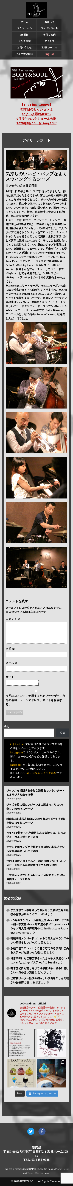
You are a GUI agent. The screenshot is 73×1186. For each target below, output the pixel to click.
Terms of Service (35, 1173)
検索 (6, 726)
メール (12, 662)
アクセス (49, 41)
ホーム (24, 22)
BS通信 (24, 34)
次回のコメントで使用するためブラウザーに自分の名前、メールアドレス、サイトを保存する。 (35, 700)
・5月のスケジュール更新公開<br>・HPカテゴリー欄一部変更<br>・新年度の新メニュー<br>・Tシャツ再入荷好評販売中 (39, 924)
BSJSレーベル (49, 47)
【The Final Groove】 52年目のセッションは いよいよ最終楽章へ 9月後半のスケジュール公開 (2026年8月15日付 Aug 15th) (36, 114)
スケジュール (24, 28)
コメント (13, 618)
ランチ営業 (24, 41)
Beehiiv (52, 962)
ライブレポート (49, 28)
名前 (10, 648)
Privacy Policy (62, 1169)
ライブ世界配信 (24, 54)
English (49, 54)
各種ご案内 (49, 34)
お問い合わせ (24, 47)
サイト (10, 676)
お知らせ (49, 22)
